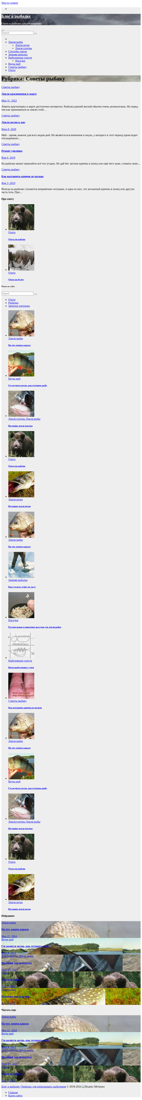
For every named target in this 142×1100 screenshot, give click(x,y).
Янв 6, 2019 (8, 157)
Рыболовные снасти (20, 57)
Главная (13, 1092)
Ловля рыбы (15, 42)
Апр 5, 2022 (8, 986)
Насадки (20, 60)
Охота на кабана (16, 239)
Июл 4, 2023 (8, 952)
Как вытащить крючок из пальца (22, 176)
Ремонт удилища (11, 150)
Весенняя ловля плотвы (16, 963)
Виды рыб (14, 63)
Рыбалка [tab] (13, 302)
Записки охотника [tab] (19, 305)
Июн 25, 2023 (9, 969)
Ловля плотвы (23, 48)
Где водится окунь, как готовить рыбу (25, 946)
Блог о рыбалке (16, 16)
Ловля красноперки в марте (19, 93)
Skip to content (9, 2)
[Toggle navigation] (2, 30)
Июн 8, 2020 (8, 129)
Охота (11, 70)
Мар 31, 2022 (9, 100)
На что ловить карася (15, 929)
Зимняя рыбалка (18, 54)
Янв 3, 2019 (8, 183)
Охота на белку (16, 279)
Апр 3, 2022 (8, 1003)
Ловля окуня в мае (13, 122)
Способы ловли (17, 51)
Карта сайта (15, 1095)
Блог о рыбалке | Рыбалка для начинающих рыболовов (33, 1086)
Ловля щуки (22, 45)
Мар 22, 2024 (9, 936)
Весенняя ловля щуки (15, 996)
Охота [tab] (11, 299)
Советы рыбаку (17, 67)
